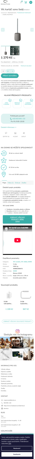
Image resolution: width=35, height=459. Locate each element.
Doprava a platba (6, 372)
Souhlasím (16, 454)
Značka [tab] (24, 183)
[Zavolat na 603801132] (22, 4)
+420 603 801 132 (18, 119)
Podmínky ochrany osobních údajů (11, 386)
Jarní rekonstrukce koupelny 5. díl (10, 425)
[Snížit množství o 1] (12, 71)
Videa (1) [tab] (11, 183)
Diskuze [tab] (17, 183)
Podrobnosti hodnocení (24, 13)
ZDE (9, 444)
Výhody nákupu (5, 369)
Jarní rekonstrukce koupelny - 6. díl (11, 420)
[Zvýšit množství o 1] (8, 71)
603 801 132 (7, 403)
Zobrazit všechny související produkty (17, 321)
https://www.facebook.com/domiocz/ (14, 406)
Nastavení (16, 448)
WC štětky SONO (26, 262)
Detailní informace (8, 127)
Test (2, 416)
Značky (3, 388)
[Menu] (31, 2)
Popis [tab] (4, 183)
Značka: (8, 14)
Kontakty (3, 391)
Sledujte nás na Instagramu (18, 334)
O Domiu (3, 379)
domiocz (6, 408)
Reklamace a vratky (6, 374)
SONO (15, 271)
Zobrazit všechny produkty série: (17, 219)
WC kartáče (16, 262)
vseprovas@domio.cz (10, 400)
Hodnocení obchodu (7, 376)
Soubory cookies (6, 381)
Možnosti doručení (26, 66)
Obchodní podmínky (7, 383)
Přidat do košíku (10, 76)
